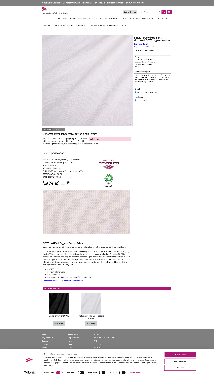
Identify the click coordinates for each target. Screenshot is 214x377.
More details (58, 323)
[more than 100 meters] (153, 59)
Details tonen (135, 373)
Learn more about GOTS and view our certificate (63, 281)
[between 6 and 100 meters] (153, 62)
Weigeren (180, 368)
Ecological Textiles (141, 44)
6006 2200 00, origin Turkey (147, 92)
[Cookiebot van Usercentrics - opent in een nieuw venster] (29, 372)
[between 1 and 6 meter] (153, 64)
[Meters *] (153, 57)
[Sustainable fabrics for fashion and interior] (58, 9)
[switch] (81, 372)
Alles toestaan (180, 355)
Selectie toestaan (180, 361)
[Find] (164, 12)
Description (47, 129)
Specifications (59, 129)
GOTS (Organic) (142, 100)
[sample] (153, 66)
